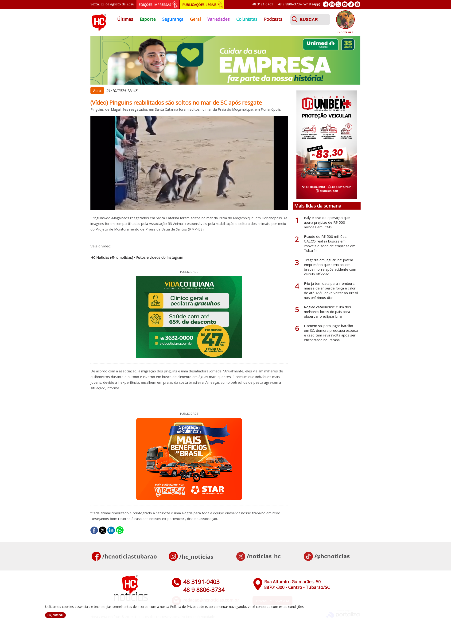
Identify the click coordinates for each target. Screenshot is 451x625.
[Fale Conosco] (357, 4)
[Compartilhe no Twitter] (102, 530)
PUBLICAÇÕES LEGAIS (199, 4)
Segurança (172, 19)
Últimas (125, 19)
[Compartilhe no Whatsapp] (120, 530)
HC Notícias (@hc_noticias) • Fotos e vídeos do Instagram (136, 257)
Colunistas (246, 19)
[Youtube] (345, 4)
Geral (195, 19)
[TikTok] (351, 4)
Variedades (218, 19)
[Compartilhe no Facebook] (94, 530)
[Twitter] (338, 4)
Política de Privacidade (187, 606)
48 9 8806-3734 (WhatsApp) (299, 4)
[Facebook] (326, 4)
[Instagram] (332, 4)
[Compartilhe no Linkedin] (111, 530)
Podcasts (273, 19)
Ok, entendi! (55, 615)
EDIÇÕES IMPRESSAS (155, 4)
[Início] (98, 29)
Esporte (148, 19)
